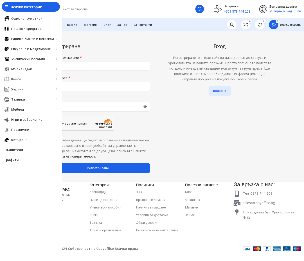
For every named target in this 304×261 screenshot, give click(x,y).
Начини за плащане (151, 207)
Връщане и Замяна (150, 199)
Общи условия (147, 222)
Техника (96, 222)
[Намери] (199, 9)
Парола (53, 98)
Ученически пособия (105, 207)
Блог (188, 192)
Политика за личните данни (157, 230)
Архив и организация (106, 230)
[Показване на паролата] (145, 107)
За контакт (193, 199)
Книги (94, 215)
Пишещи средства (103, 199)
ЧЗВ (139, 192)
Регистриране (98, 168)
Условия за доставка (152, 215)
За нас (190, 215)
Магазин (191, 207)
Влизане (219, 91)
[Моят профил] (232, 24)
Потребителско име (64, 57)
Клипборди (98, 192)
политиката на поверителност (70, 156)
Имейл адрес (58, 77)
